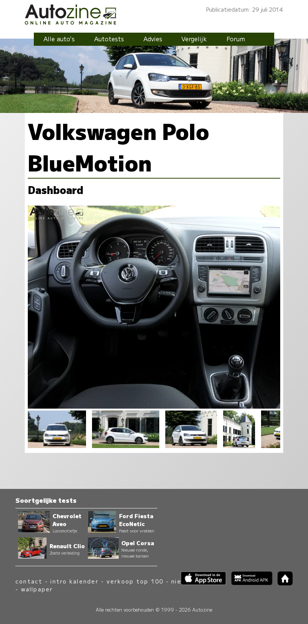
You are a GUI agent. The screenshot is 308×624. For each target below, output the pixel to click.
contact (29, 581)
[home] (282, 583)
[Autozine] (154, 13)
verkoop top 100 (135, 581)
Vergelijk (194, 38)
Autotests (109, 38)
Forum (235, 38)
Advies (152, 38)
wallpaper (37, 589)
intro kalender (74, 581)
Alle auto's (59, 38)
